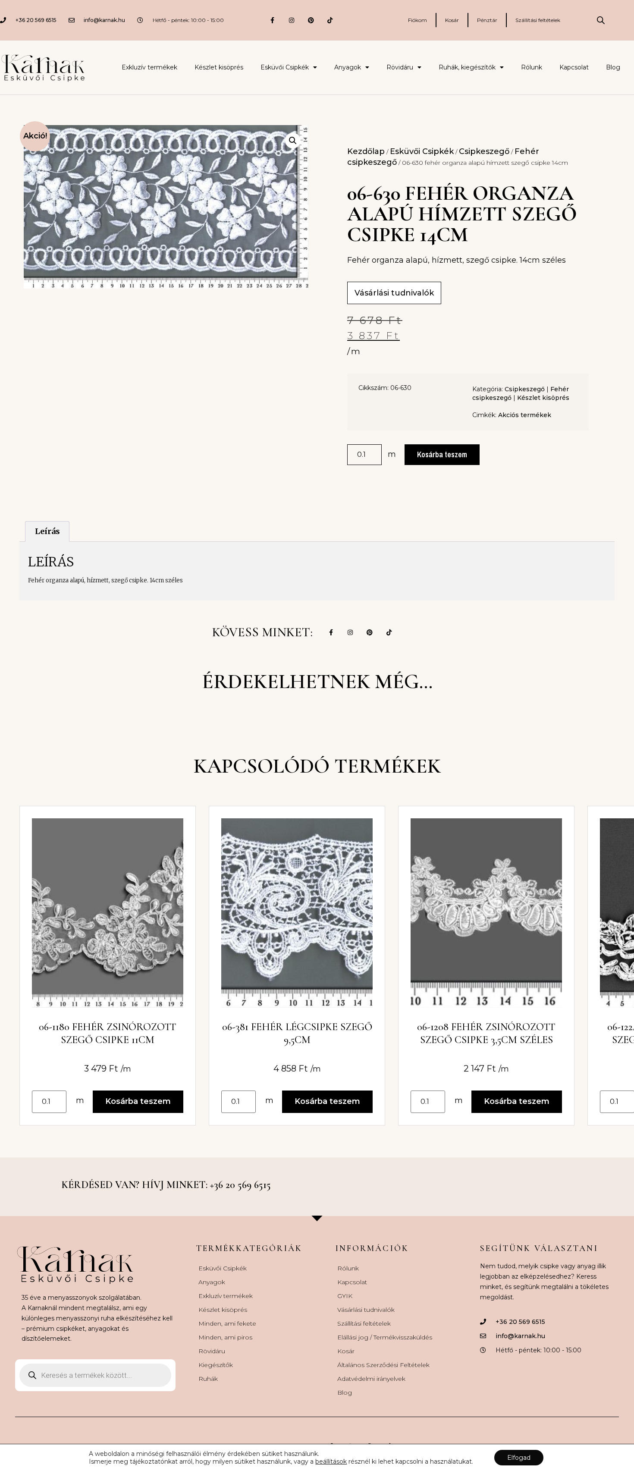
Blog (613, 67)
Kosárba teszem (442, 454)
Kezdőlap (366, 151)
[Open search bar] (600, 20)
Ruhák (208, 1379)
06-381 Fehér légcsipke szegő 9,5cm (297, 1033)
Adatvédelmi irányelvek (371, 1379)
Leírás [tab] (47, 531)
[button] (293, 140)
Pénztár (487, 20)
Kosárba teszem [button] (138, 1101)
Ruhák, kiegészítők (467, 67)
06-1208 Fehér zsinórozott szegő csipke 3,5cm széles (486, 1033)
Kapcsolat (574, 67)
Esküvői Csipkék (285, 67)
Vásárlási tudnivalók (366, 1310)
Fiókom (417, 20)
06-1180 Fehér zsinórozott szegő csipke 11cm (107, 1033)
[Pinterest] (310, 20)
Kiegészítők (215, 1365)
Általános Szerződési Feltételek (383, 1365)
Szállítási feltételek (537, 20)
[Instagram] (291, 20)
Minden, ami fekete (227, 1323)
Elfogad (518, 1458)
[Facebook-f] (272, 20)
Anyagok (347, 67)
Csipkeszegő (484, 151)
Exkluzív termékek (149, 67)
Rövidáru (399, 67)
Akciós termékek (524, 415)
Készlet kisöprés (219, 67)
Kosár (452, 20)
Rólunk (531, 67)
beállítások (331, 1461)
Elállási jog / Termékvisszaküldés (384, 1337)
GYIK (344, 1296)
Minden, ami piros (225, 1337)
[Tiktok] (330, 20)
